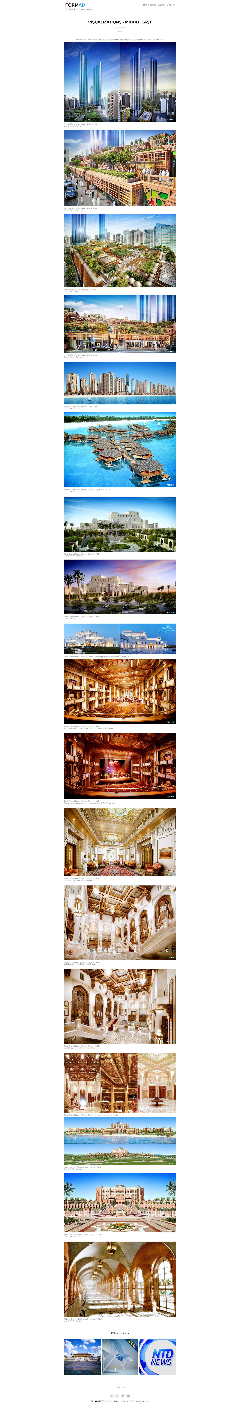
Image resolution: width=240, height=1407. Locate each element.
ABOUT (171, 5)
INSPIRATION (149, 5)
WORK (161, 5)
